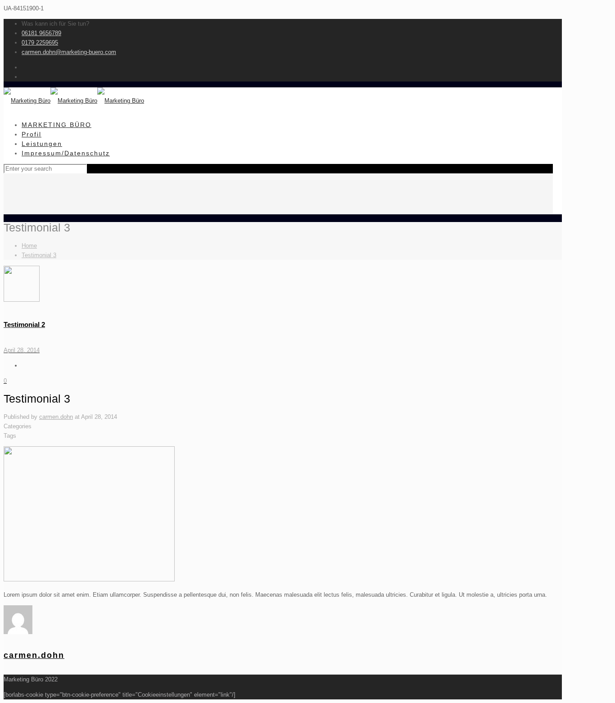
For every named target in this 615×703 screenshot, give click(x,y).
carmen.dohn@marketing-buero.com (69, 52)
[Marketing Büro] (74, 101)
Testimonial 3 (39, 255)
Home (29, 245)
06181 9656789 (41, 33)
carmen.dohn (56, 416)
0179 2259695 (40, 42)
